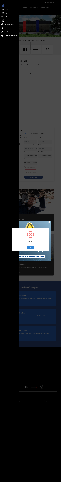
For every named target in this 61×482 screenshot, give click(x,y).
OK (30, 247)
